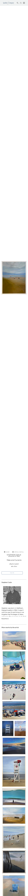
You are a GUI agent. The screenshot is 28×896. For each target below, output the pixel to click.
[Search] (17, 3)
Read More (5, 618)
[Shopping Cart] (20, 3)
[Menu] (24, 3)
